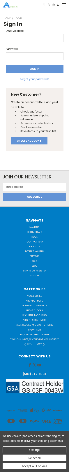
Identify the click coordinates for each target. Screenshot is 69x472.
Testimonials (34, 232)
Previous (6, 468)
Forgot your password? (34, 79)
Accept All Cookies (34, 466)
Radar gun (34, 329)
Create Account (29, 141)
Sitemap (34, 275)
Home (34, 236)
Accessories (34, 295)
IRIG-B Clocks (34, 310)
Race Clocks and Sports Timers (34, 324)
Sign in (27, 270)
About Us (34, 246)
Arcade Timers (34, 300)
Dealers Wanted (34, 251)
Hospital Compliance (34, 305)
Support (34, 256)
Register (41, 270)
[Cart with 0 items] (58, 4)
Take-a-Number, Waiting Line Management (34, 339)
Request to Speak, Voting (34, 334)
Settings (34, 450)
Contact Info (34, 241)
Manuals (34, 227)
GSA (34, 261)
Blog (35, 265)
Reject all (34, 458)
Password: (12, 49)
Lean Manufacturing (34, 315)
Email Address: (15, 31)
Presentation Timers (34, 320)
